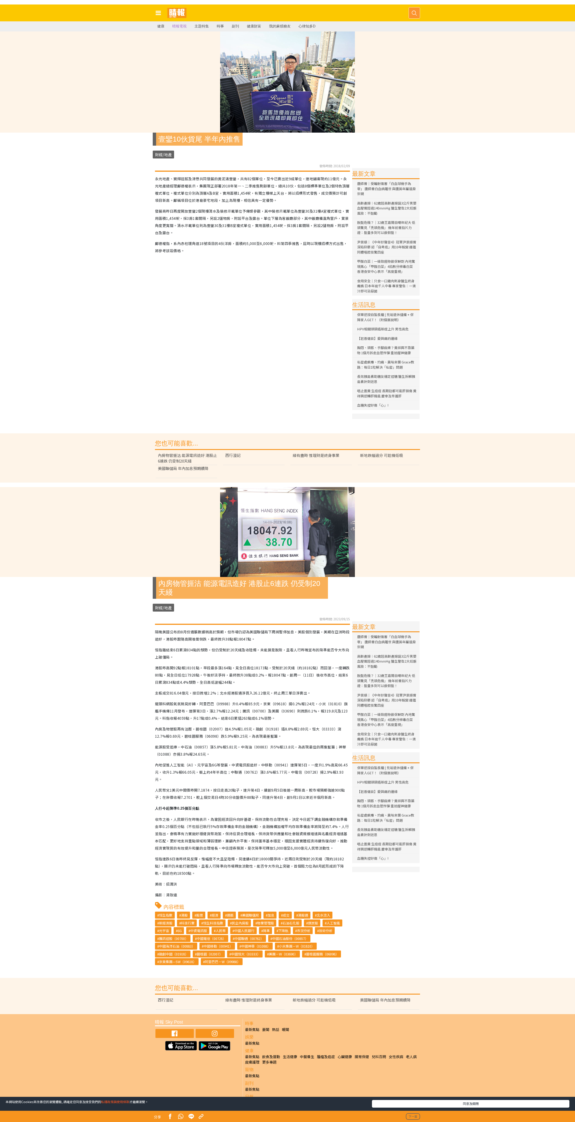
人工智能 (333, 923)
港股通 (303, 915)
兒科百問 (379, 1056)
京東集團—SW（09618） (177, 961)
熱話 (275, 1029)
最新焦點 (252, 1029)
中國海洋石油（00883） (177, 946)
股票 (199, 915)
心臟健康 (345, 1056)
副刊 (235, 26)
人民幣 (221, 930)
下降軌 (283, 930)
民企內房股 (240, 923)
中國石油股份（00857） (290, 938)
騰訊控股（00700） (173, 938)
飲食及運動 (271, 1056)
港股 (184, 915)
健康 (160, 26)
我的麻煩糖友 (280, 26)
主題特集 (202, 26)
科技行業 (188, 923)
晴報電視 (179, 26)
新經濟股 (165, 923)
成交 (286, 915)
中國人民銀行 (244, 930)
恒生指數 (165, 915)
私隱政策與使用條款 (115, 1102)
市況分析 (303, 930)
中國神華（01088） (255, 946)
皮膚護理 (252, 1062)
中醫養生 (307, 1056)
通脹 (230, 915)
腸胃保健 (362, 1056)
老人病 (411, 1056)
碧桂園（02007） (210, 954)
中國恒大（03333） (245, 954)
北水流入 (323, 915)
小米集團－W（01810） (296, 946)
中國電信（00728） (211, 938)
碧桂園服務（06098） (322, 954)
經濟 (215, 915)
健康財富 (254, 26)
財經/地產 (163, 154)
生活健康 (290, 1056)
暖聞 (285, 1029)
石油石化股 (291, 923)
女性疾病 (396, 1056)
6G (180, 930)
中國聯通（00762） (249, 938)
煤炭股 (313, 923)
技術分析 (325, 930)
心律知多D (307, 26)
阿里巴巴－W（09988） (222, 961)
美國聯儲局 (250, 915)
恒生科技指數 (213, 923)
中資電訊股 (198, 930)
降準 (266, 930)
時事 (220, 26)
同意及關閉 (471, 1103)
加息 (271, 915)
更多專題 (269, 1062)
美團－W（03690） (283, 954)
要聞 (265, 1029)
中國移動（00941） (218, 946)
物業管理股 (265, 923)
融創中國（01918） (173, 954)
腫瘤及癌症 (326, 1056)
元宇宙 (164, 930)
